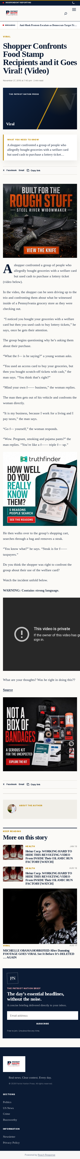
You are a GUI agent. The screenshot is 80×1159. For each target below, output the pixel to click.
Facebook (12, 170)
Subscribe (42, 1024)
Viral (7, 36)
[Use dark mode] (73, 3)
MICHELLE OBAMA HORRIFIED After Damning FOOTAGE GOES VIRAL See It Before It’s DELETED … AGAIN (38, 954)
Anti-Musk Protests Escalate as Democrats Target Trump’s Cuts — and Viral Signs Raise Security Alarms (48, 25)
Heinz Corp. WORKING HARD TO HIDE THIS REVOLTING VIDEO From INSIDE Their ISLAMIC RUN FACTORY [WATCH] (49, 857)
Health (30, 846)
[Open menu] (74, 13)
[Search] (65, 13)
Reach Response (46, 1154)
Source (8, 690)
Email (21, 170)
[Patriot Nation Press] (12, 13)
